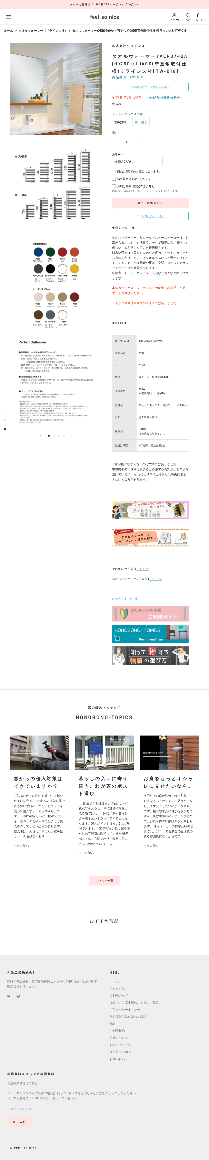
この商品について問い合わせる (150, 87)
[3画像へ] (59, 436)
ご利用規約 (117, 1030)
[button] (150, 216)
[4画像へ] (63, 436)
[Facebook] (125, 598)
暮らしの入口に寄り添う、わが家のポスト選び (104, 786)
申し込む (19, 1122)
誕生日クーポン (120, 1052)
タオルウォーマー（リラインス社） (43, 30)
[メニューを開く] (8, 17)
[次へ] (71, 435)
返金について (119, 1037)
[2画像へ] (54, 436)
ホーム (8, 30)
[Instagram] (18, 995)
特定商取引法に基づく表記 (128, 1016)
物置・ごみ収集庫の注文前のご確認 (134, 1002)
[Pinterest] (136, 598)
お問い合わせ (119, 1059)
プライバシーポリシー (125, 1009)
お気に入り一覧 (120, 1045)
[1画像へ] (49, 436)
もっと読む (21, 845)
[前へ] (40, 435)
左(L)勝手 (141, 122)
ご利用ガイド (119, 995)
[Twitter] (131, 598)
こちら (33, 1083)
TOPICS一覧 (104, 880)
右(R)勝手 (120, 122)
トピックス (117, 988)
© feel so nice (23, 1148)
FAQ (112, 1023)
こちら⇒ (143, 568)
